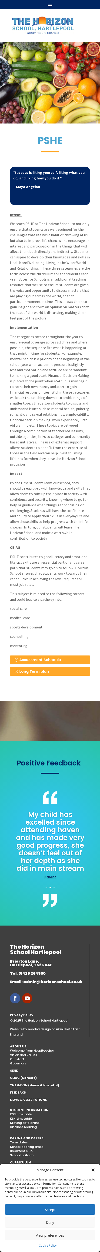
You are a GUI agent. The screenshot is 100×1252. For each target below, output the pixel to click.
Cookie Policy (48, 1246)
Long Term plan (34, 671)
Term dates (19, 1142)
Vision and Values (23, 1055)
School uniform (21, 1155)
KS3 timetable (21, 1114)
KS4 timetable (21, 1118)
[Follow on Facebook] (15, 998)
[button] (93, 1170)
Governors (18, 1063)
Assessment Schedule (40, 659)
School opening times (26, 1147)
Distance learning (23, 1127)
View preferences (50, 1235)
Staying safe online (25, 1123)
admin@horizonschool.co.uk (52, 981)
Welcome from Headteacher (32, 1050)
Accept (50, 1209)
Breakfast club (21, 1151)
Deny (50, 1222)
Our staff (17, 1059)
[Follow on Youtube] (27, 998)
